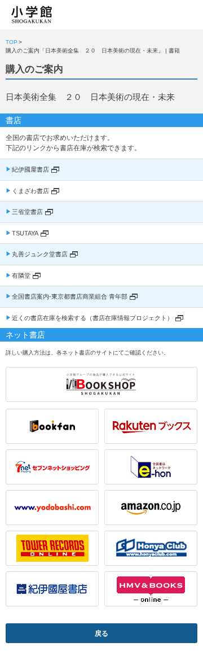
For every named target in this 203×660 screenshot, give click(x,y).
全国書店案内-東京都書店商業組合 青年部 (69, 296)
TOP (11, 42)
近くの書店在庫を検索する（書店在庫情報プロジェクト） (92, 317)
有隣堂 (21, 275)
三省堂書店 (27, 211)
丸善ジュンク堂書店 (40, 254)
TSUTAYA (25, 233)
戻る (101, 633)
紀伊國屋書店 (30, 169)
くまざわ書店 (30, 190)
